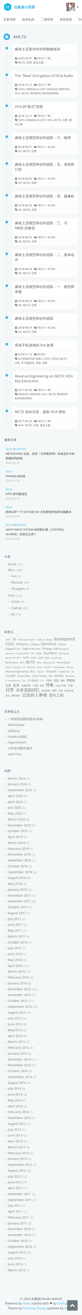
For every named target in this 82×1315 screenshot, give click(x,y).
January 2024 (17, 784)
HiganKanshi (17, 742)
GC (32, 653)
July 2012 (14, 1176)
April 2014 (15, 1106)
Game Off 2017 (13, 657)
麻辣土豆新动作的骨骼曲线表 (37, 49)
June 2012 (15, 1182)
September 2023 (20, 790)
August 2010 (17, 1252)
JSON (41, 657)
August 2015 (17, 1012)
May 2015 (15, 1030)
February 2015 (18, 1047)
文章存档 (9, 19)
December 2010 (19, 1229)
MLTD (21, 62)
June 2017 (15, 924)
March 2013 (16, 1147)
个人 (42, 680)
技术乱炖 (28, 19)
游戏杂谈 (69, 690)
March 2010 (16, 1270)
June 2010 (15, 1264)
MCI (22, 662)
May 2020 (15, 813)
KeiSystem (11, 662)
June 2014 (15, 1094)
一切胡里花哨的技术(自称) (25, 719)
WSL (51, 675)
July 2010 (14, 1258)
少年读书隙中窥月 (20, 748)
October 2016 (18, 942)
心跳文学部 (60, 685)
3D (20, 151)
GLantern (50, 653)
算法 (7, 695)
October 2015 (18, 1001)
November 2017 (19, 901)
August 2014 (17, 1083)
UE (72, 671)
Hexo (34, 657)
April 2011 (15, 1211)
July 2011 (14, 1205)
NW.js (8, 667)
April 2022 (15, 802)
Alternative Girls (30, 359)
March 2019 (16, 843)
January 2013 (17, 1159)
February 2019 (18, 849)
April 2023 (15, 796)
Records (17, 582)
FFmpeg (47, 648)
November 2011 (19, 1194)
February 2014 (18, 1112)
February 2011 (18, 1217)
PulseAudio (59, 667)
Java (47, 657)
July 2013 (14, 1129)
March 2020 (16, 819)
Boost (49, 639)
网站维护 (16, 695)
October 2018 (18, 866)
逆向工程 (38, 62)
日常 (29, 62)
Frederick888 (17, 737)
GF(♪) (55, 359)
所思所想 (66, 19)
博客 (62, 680)
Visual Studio (39, 675)
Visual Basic (23, 675)
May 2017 (15, 930)
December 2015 (19, 989)
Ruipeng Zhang (34, 1308)
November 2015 (19, 995)
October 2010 (18, 1241)
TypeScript (63, 671)
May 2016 (15, 960)
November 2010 (19, 1235)
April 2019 (15, 837)
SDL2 (33, 671)
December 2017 (19, 895)
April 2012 (15, 1188)
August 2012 (17, 1170)
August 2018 (17, 878)
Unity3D (10, 675)
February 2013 (18, 1153)
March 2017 (16, 936)
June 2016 (15, 954)
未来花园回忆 (28, 690)
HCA (17, 93)
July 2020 (14, 807)
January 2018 (17, 889)
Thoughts (18, 589)
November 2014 (19, 1065)
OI (24, 667)
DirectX (62, 644)
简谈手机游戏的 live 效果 (34, 345)
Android (41, 639)
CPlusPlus (22, 644)
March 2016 (16, 971)
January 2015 (17, 1053)
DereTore (48, 644)
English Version (58, 89)
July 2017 (14, 919)
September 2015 (20, 1007)
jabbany (14, 731)
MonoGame (63, 662)
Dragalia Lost (36, 89)
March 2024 (16, 778)
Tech (40, 58)
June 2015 (15, 1024)
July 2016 (14, 948)
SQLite (40, 671)
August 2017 (17, 913)
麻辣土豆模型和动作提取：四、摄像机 (44, 196)
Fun (14, 576)
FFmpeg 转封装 (15, 476)
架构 (54, 690)
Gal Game (64, 653)
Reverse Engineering (44, 93)
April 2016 (15, 966)
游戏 (60, 690)
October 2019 (18, 831)
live (17, 363)
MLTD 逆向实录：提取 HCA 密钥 (40, 411)
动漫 (56, 680)
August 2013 (17, 1124)
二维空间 (47, 19)
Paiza (39, 667)
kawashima (14, 680)
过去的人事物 (34, 695)
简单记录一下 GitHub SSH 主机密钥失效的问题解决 (38, 512)
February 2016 (18, 977)
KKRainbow (16, 725)
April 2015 (15, 1036)
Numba (17, 667)
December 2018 (19, 854)
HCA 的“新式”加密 (29, 106)
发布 (16, 685)
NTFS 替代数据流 (16, 494)
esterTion (15, 754)
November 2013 (19, 1118)
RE (49, 58)
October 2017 (18, 907)
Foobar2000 (23, 653)
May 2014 (15, 1100)
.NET (7, 639)
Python (69, 667)
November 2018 (19, 860)
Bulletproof (64, 639)
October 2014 (18, 1071)
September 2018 (20, 872)
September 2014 (20, 1077)
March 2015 (16, 1042)
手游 (38, 363)
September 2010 (20, 1247)
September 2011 (20, 1200)
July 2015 (14, 1018)
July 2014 (14, 1088)
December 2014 (19, 1059)
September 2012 (20, 1164)
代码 (49, 680)
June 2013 (15, 1135)
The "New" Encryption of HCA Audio (44, 75)
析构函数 (45, 690)
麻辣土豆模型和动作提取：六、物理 (43, 137)
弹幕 (50, 684)
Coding (20, 449)
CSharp (34, 644)
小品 (35, 685)
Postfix (47, 667)
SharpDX (51, 671)
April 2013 (15, 1141)
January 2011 (17, 1223)
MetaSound (49, 662)
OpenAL (31, 667)
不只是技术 (27, 363)
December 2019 (19, 825)
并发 (42, 685)
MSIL (39, 662)
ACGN (51, 147)
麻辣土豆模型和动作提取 (34, 318)
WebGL (59, 676)
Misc (11, 570)
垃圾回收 (26, 685)
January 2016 (17, 983)
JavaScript (57, 657)
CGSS (21, 89)
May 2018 (15, 884)
